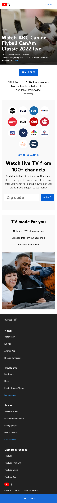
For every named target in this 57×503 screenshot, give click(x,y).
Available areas (11, 411)
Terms (17, 490)
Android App (9, 351)
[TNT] (33, 144)
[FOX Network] (33, 110)
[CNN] (33, 121)
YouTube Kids (10, 477)
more (17, 60)
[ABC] (12, 110)
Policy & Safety (31, 490)
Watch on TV (9, 337)
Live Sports (9, 374)
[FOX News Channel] (12, 133)
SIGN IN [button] (48, 4)
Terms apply (28, 94)
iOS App (7, 344)
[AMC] (23, 121)
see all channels (28, 155)
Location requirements (14, 418)
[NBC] (44, 110)
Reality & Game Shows (14, 388)
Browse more (10, 395)
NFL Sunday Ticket (12, 358)
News (6, 381)
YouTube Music (11, 470)
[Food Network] (44, 121)
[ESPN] (4, 30)
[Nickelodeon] (23, 144)
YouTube (8, 456)
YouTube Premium (12, 463)
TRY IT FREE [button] (28, 72)
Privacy (7, 490)
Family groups (10, 425)
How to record (10, 433)
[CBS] (23, 110)
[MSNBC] (33, 133)
